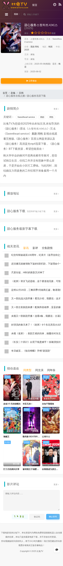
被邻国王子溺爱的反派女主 (35, 469)
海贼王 (6, 436)
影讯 (26, 248)
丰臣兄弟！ (28, 404)
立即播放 (32, 81)
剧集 (13, 93)
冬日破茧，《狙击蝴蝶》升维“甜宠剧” (31, 350)
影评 (35, 248)
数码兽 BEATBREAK (32, 436)
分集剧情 (47, 248)
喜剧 (32, 47)
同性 (37, 47)
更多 (56, 109)
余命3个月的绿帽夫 (12, 404)
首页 (5, 93)
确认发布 (53, 516)
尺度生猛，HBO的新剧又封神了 (28, 272)
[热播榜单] (60, 5)
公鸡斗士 (46, 436)
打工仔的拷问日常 (11, 469)
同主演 (39, 370)
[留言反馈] (57, 550)
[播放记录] (54, 5)
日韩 (21, 93)
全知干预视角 (48, 404)
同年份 (51, 370)
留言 (34, 5)
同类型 (27, 370)
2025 (26, 50)
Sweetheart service (26, 117)
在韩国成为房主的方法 (52, 469)
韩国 (50, 47)
